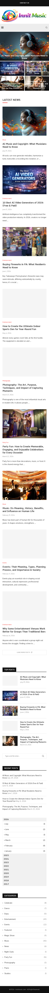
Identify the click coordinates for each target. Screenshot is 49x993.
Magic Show (25, 935)
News (25, 946)
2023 (6, 862)
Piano (25, 968)
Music (25, 941)
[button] (3, 61)
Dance (25, 908)
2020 (6, 873)
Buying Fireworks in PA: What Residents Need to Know (37, 71)
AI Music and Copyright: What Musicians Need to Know (24, 57)
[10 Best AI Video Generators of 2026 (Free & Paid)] (24, 179)
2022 (6, 866)
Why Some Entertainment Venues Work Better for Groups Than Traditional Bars (24, 630)
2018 (6, 880)
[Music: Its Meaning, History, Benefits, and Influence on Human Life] (24, 485)
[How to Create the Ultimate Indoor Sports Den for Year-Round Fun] (24, 303)
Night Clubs (25, 952)
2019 (6, 876)
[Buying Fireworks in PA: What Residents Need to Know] (24, 241)
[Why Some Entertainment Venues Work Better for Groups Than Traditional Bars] (24, 605)
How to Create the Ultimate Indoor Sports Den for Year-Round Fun (12, 86)
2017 (6, 884)
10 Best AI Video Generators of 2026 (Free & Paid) (12, 71)
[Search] (46, 27)
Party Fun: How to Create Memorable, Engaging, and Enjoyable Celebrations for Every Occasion (23, 449)
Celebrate (25, 903)
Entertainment (25, 919)
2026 (6, 819)
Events (25, 924)
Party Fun (25, 957)
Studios (25, 973)
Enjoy (25, 914)
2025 (6, 855)
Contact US (24, 3)
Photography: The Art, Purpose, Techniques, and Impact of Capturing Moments (37, 85)
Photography (25, 963)
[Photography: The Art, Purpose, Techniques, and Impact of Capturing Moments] (24, 362)
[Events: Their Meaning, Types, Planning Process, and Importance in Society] (24, 544)
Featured (25, 930)
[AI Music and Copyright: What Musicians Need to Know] (24, 46)
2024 (6, 859)
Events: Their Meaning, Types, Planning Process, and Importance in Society (24, 568)
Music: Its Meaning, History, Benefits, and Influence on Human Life (23, 509)
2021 (6, 869)
